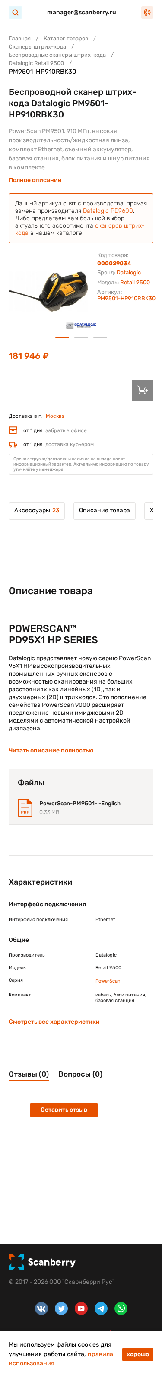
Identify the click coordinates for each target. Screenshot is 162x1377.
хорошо (138, 1354)
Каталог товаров (66, 38)
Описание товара (104, 510)
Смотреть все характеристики (54, 1021)
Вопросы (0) (80, 1074)
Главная (20, 38)
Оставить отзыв (64, 1109)
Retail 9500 (135, 282)
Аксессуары (36, 510)
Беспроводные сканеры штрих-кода (57, 55)
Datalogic (129, 272)
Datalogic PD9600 (108, 211)
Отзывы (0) (29, 1074)
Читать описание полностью (51, 750)
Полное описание (35, 180)
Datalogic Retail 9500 (36, 63)
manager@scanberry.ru (81, 12)
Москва (55, 416)
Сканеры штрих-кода (37, 46)
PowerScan (108, 981)
